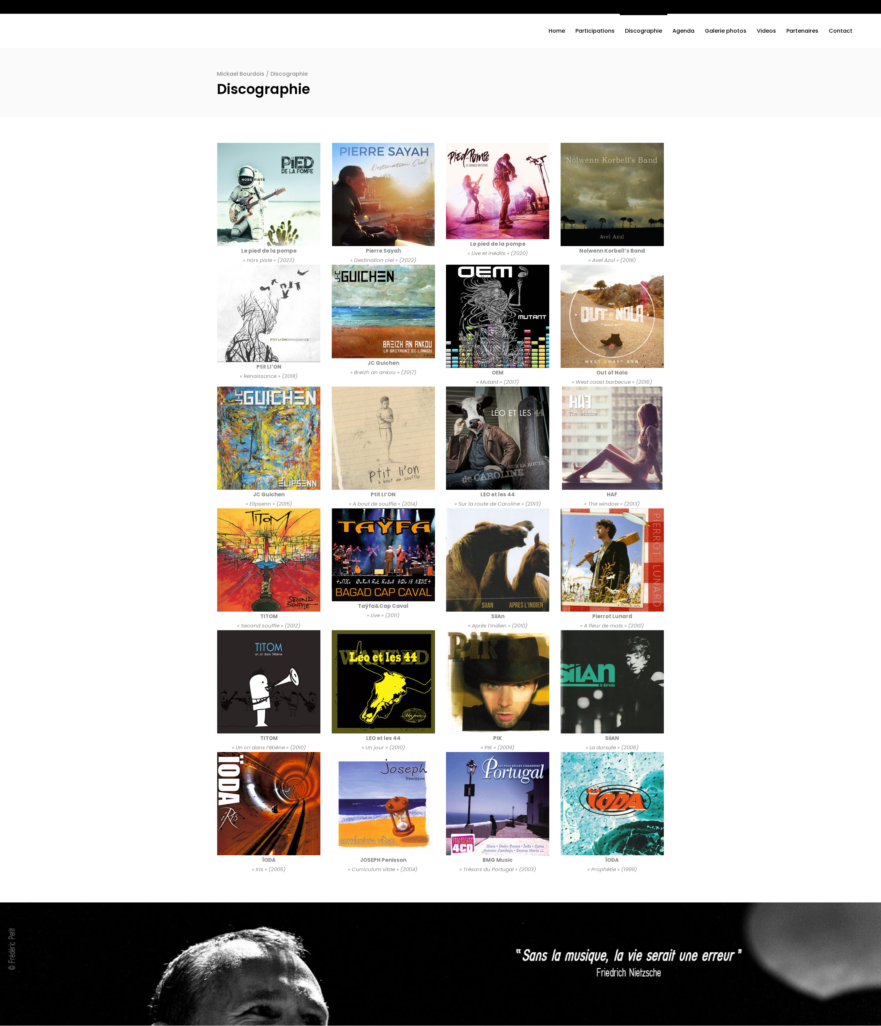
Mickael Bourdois (240, 74)
